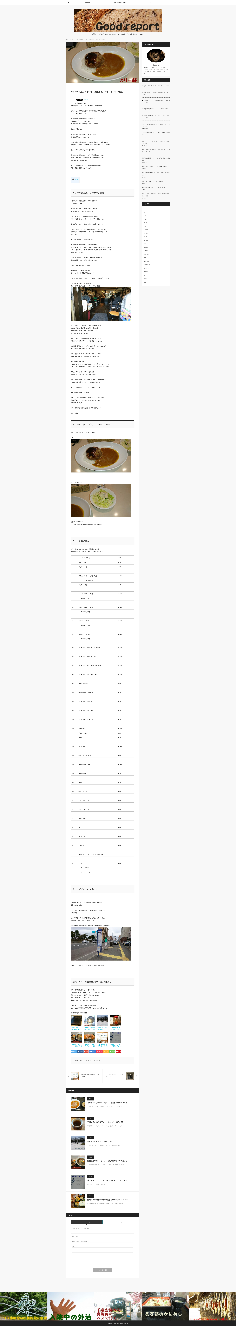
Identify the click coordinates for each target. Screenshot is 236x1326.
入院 (145, 243)
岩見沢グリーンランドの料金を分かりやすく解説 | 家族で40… (157, 101)
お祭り (145, 219)
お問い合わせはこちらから (120, 2)
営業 (145, 257)
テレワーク (146, 226)
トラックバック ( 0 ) (118, 1221)
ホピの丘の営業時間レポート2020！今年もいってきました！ (156, 116)
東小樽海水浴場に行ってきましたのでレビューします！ (156, 187)
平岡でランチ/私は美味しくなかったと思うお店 (105, 1122)
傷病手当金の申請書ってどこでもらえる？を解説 (154, 166)
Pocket (86, 99)
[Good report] (118, 31)
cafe (145, 209)
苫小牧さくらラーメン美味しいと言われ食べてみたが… (108, 1103)
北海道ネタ (146, 247)
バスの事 (146, 229)
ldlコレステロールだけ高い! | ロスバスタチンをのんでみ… (156, 86)
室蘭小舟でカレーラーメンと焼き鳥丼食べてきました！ (108, 1161)
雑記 (145, 282)
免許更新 (146, 240)
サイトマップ (153, 2)
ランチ (69, 44)
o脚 (145, 216)
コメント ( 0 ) (87, 1221)
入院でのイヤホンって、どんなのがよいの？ (153, 181)
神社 (145, 275)
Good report (116, 1323)
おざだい (81, 1060)
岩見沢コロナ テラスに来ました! (99, 1141)
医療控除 (146, 250)
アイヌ (145, 222)
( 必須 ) (75, 1236)
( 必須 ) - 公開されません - (80, 1241)
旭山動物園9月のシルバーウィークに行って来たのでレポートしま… (157, 109)
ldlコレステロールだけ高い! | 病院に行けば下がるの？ (156, 93)
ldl (144, 212)
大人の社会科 (147, 264)
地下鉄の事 (146, 261)
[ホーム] (68, 2)
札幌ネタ (146, 271)
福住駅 (145, 278)
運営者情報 (87, 2)
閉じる (76, 179)
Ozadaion (156, 65)
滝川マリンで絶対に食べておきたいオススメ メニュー (107, 1200)
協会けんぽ (146, 254)
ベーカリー (146, 233)
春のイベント (147, 268)
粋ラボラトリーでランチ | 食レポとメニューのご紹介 (107, 1180)
